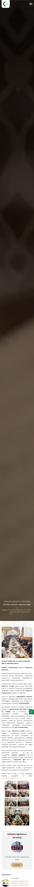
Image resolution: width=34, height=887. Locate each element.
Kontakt (17, 865)
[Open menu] (30, 4)
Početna (4, 610)
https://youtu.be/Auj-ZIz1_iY (11, 778)
